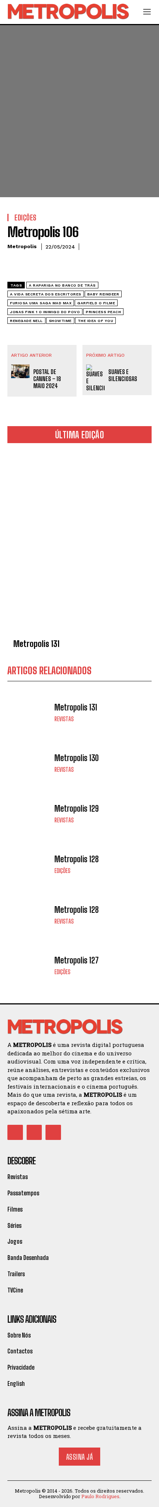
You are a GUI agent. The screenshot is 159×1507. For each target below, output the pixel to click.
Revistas (64, 719)
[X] (31, 264)
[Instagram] (34, 1132)
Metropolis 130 (76, 758)
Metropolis (22, 246)
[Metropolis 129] (29, 813)
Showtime (60, 321)
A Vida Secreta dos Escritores (45, 294)
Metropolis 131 (36, 644)
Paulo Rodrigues (100, 1496)
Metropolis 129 (76, 809)
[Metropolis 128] (29, 864)
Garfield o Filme (96, 303)
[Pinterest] (48, 264)
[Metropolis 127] (29, 965)
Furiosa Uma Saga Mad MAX (40, 303)
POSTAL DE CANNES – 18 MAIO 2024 (47, 378)
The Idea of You (96, 321)
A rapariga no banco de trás (62, 285)
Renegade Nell (26, 321)
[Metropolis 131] (79, 542)
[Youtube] (53, 1132)
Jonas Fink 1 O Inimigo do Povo (45, 312)
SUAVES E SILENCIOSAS (122, 375)
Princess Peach (103, 312)
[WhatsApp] (65, 264)
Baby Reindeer (103, 294)
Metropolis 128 (76, 859)
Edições (62, 871)
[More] (83, 264)
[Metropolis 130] (29, 762)
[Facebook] (14, 264)
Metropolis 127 (76, 960)
